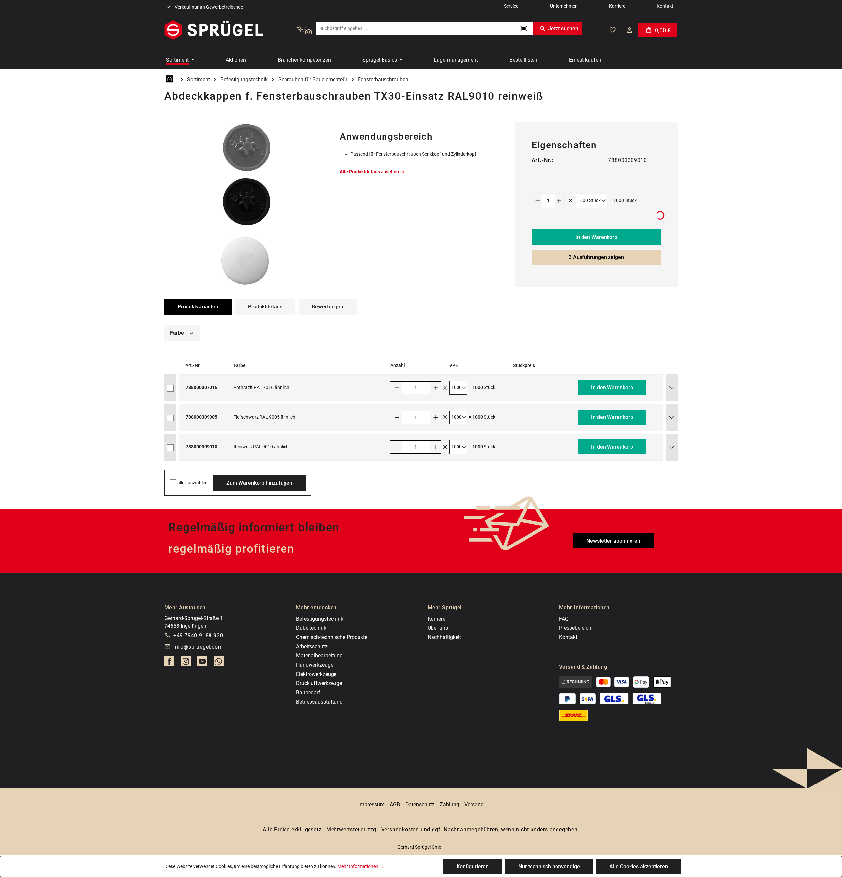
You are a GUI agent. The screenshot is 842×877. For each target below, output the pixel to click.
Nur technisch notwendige (549, 867)
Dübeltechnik (311, 628)
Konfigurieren (473, 867)
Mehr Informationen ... (360, 866)
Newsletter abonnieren (613, 541)
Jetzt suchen (563, 28)
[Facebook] (169, 663)
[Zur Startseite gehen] (213, 30)
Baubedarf (308, 692)
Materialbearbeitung (319, 655)
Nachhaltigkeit (444, 637)
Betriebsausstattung (319, 702)
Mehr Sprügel (445, 607)
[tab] (265, 307)
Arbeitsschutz (312, 646)
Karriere (436, 619)
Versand (473, 804)
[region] (245, 204)
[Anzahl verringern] (537, 200)
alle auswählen (192, 482)
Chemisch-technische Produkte (331, 637)
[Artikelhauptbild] (245, 204)
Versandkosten (400, 829)
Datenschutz (419, 804)
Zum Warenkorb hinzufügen (259, 483)
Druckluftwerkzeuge (319, 683)
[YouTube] (202, 663)
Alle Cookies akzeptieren (638, 867)
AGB (395, 804)
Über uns (438, 628)
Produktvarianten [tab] (198, 307)
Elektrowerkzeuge (316, 674)
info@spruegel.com (198, 647)
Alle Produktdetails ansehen (369, 171)
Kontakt (568, 637)
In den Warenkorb (596, 237)
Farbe (177, 333)
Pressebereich (575, 628)
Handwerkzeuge (314, 665)
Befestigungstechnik (319, 619)
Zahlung (449, 804)
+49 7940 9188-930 (198, 635)
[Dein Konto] (629, 30)
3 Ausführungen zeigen (596, 257)
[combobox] (415, 28)
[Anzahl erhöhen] (559, 200)
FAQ (564, 619)
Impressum (371, 804)
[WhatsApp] (219, 663)
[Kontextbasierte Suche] (304, 30)
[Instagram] (186, 663)
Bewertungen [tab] (327, 307)
